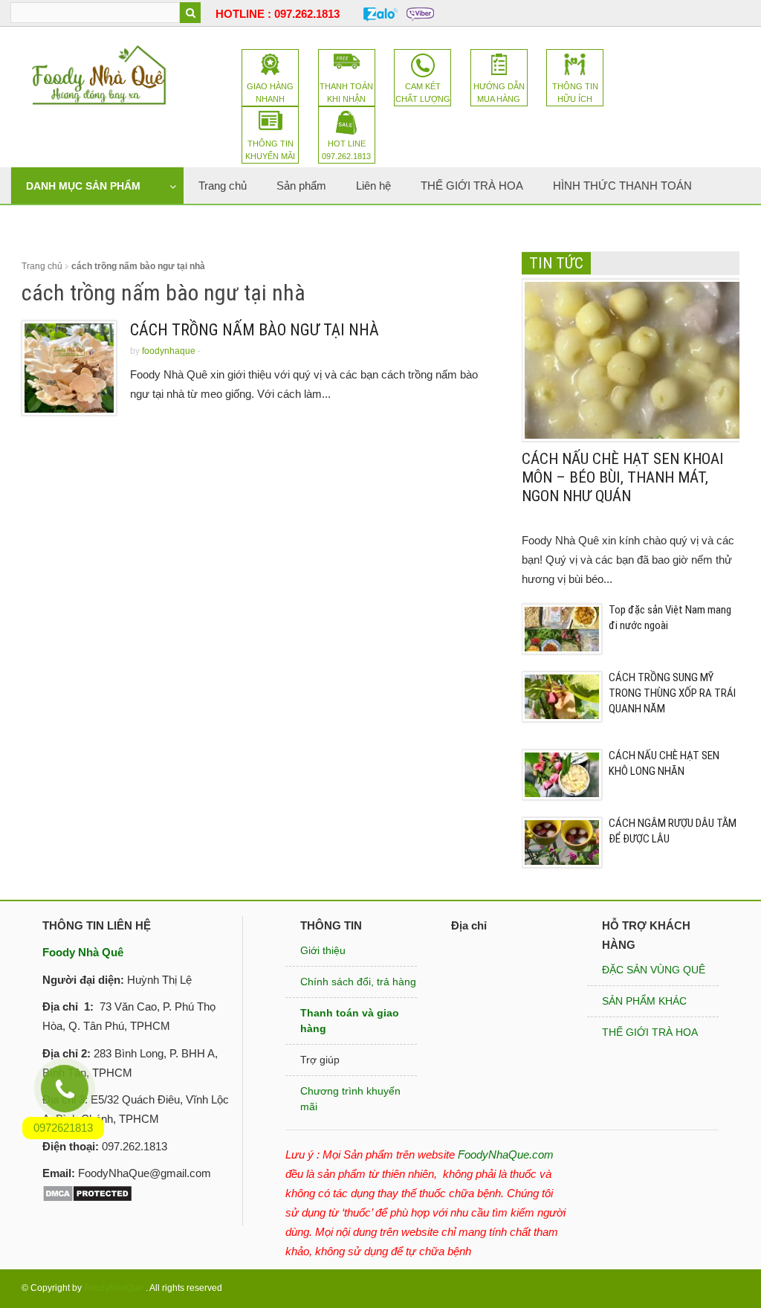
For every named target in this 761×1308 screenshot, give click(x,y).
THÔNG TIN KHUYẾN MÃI (270, 150)
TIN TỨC (556, 263)
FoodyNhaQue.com (506, 1154)
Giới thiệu (323, 950)
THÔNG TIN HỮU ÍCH (575, 92)
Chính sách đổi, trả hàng (358, 982)
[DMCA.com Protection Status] (87, 1192)
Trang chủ (42, 266)
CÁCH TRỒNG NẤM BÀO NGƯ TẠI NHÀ (254, 329)
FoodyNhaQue (113, 1288)
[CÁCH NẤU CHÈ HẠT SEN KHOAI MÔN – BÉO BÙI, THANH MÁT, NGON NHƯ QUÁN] (633, 358)
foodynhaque (168, 351)
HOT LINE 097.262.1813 (346, 150)
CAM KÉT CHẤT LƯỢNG (422, 92)
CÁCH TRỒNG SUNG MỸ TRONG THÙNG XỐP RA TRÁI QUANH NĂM (672, 693)
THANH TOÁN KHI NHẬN (346, 92)
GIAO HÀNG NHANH (270, 92)
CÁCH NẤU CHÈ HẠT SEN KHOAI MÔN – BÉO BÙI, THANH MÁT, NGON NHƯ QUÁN (623, 477)
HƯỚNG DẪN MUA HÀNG (499, 92)
